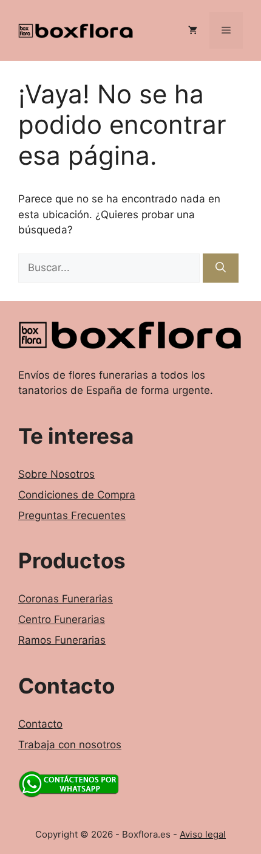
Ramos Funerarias (62, 640)
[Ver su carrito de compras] (192, 30)
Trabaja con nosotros (69, 745)
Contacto (40, 724)
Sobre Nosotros (56, 474)
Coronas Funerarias (65, 599)
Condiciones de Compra (76, 495)
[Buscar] (221, 268)
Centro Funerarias (61, 619)
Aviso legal (203, 834)
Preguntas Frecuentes (72, 515)
